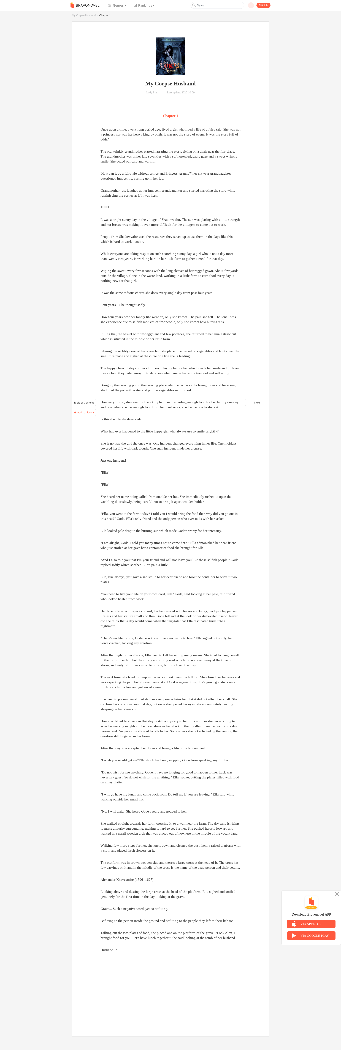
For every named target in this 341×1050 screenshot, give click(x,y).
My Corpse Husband (84, 15)
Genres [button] (118, 5)
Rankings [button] (145, 5)
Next (257, 402)
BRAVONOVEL (87, 5)
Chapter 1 (105, 15)
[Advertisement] (170, 996)
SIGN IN (263, 5)
